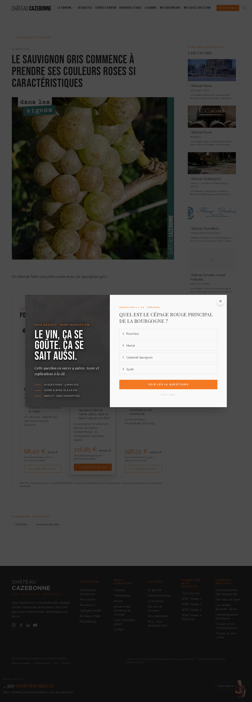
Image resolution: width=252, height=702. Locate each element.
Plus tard (168, 395)
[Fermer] (220, 301)
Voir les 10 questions (168, 384)
